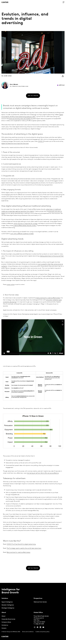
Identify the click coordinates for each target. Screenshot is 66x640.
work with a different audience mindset (21, 233)
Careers (4, 628)
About (3, 616)
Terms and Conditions (28, 631)
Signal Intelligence (7, 602)
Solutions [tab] (5, 598)
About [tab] (4, 612)
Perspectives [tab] (38, 598)
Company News (6, 622)
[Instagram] (35, 627)
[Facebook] (37, 627)
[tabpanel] (17, 605)
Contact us (5, 625)
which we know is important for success (26, 223)
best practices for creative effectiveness (48, 298)
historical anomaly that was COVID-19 (20, 118)
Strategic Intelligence (8, 608)
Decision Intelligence (8, 605)
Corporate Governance (8, 619)
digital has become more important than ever (15, 143)
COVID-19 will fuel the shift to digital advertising (21, 544)
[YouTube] (40, 627)
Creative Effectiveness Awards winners (24, 225)
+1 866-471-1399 (39, 624)
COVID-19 (41, 141)
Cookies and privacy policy (42, 631)
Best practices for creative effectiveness (18, 552)
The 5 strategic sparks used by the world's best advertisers (24, 548)
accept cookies (10, 284)
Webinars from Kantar (40, 602)
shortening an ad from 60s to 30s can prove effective (43, 473)
